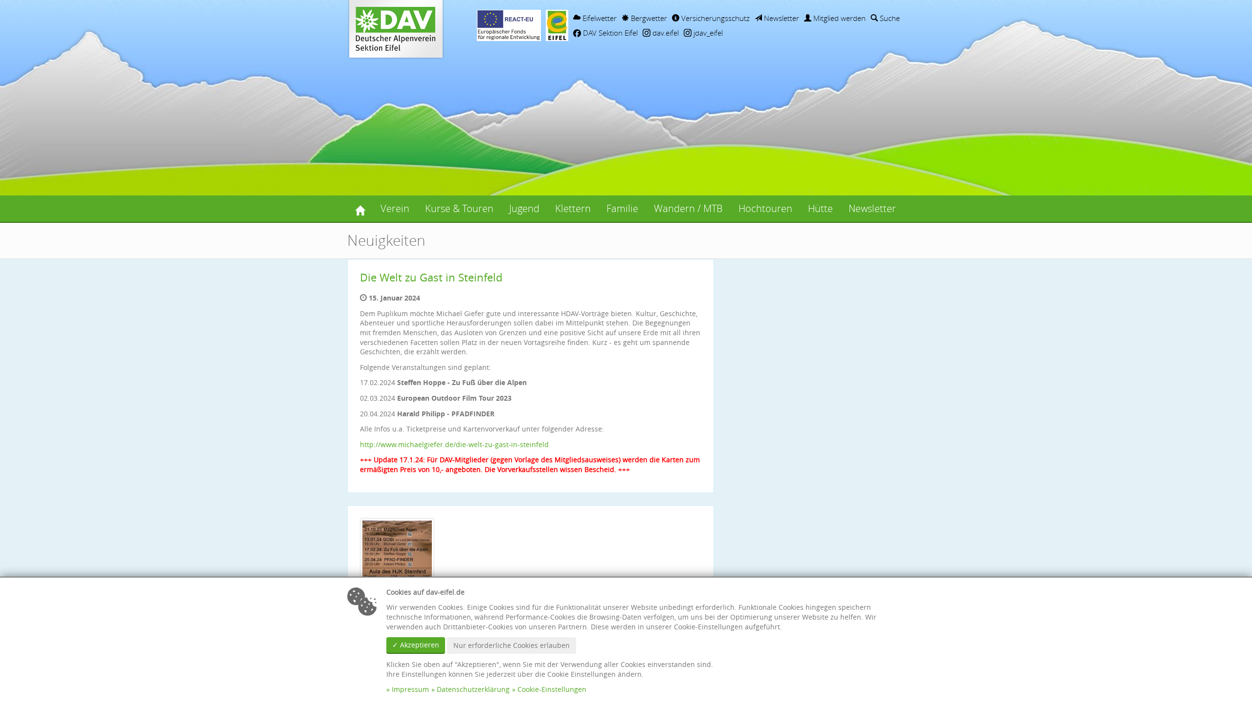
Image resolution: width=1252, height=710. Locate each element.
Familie (622, 208)
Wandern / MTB (688, 208)
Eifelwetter (599, 18)
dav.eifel (664, 33)
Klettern (573, 208)
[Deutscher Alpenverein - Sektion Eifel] (360, 208)
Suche (889, 18)
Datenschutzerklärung (473, 689)
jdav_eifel (707, 33)
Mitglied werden (838, 18)
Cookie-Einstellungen (551, 689)
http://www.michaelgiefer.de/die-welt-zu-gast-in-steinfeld (454, 444)
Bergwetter (648, 18)
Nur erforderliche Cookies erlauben (511, 645)
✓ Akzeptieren (415, 644)
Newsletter (780, 18)
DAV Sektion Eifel (609, 33)
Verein (394, 208)
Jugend (524, 208)
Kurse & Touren (459, 208)
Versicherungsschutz (714, 18)
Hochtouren (765, 208)
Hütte (820, 208)
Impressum (410, 689)
